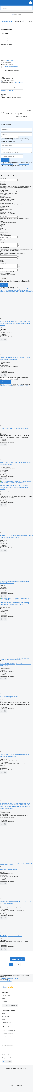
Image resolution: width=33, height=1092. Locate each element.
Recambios (3, 978)
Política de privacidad (7, 1033)
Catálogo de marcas (7, 1042)
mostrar (4, 278)
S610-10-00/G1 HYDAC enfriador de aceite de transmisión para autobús (14, 755)
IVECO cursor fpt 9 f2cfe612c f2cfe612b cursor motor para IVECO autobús (15, 358)
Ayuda (3, 998)
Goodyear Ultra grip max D (8, 869)
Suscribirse (5, 382)
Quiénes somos (6, 995)
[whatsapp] (5, 84)
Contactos (4, 1001)
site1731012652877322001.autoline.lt (13, 67)
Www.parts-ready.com (7, 90)
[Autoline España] (11, 3)
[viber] (12, 84)
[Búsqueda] (30, 8)
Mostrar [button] (12, 82)
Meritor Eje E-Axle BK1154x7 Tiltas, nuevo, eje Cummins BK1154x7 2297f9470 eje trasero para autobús (15, 323)
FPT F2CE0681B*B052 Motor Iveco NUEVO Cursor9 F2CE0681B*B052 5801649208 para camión (14, 487)
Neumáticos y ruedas (13, 978)
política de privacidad (7, 164)
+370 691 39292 (19, 82)
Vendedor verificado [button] (6, 44)
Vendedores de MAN (6, 981)
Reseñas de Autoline (7, 1039)
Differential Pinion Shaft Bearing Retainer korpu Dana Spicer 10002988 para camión (15, 603)
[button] (30, 3)
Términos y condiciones (8, 1030)
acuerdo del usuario (24, 164)
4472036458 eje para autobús (9, 696)
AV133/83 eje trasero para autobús (11, 936)
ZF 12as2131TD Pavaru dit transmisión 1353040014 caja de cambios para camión (16, 536)
